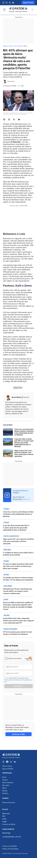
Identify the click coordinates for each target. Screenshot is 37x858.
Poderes (5, 793)
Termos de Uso (9, 680)
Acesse (25, 499)
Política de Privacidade (10, 849)
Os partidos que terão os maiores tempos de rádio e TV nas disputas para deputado (18, 579)
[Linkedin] (13, 2)
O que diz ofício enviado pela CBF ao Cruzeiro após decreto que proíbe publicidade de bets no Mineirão (16, 527)
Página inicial (7, 46)
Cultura (5, 780)
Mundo (4, 791)
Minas (4, 788)
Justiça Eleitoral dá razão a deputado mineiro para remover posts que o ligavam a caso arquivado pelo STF (18, 620)
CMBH (4, 822)
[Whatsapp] (7, 2)
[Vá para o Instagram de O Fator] (3, 762)
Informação (18, 46)
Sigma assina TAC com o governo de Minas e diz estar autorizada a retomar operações (18, 541)
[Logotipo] (18, 9)
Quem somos (7, 766)
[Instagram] (3, 2)
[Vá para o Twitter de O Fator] (11, 762)
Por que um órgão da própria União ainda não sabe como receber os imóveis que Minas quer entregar (18, 566)
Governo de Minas (8, 824)
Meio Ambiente (7, 783)
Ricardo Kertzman (8, 803)
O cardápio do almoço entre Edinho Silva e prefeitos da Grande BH (18, 554)
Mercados (5, 785)
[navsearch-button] (32, 10)
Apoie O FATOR (7, 769)
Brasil (4, 777)
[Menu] (4, 9)
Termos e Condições (9, 846)
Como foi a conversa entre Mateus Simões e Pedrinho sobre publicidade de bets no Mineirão (18, 514)
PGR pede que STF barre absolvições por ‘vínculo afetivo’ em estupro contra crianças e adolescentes (17, 591)
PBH (3, 816)
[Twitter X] (10, 2)
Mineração (6, 814)
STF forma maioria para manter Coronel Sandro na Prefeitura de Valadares (17, 633)
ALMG (4, 819)
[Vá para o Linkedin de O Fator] (15, 762)
